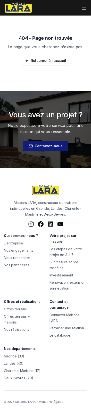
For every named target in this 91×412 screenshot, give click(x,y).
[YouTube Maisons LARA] (60, 224)
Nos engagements (18, 250)
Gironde (42, 208)
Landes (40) (14, 363)
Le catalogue (60, 335)
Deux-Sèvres (54, 214)
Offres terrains (15, 309)
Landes (57, 208)
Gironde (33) (14, 356)
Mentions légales (51, 402)
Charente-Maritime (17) (22, 371)
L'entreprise (13, 243)
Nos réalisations (16, 329)
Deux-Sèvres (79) (18, 378)
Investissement (61, 275)
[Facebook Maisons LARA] (41, 224)
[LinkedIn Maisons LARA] (50, 224)
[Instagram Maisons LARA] (31, 224)
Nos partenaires (16, 265)
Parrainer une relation (67, 328)
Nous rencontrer (17, 258)
